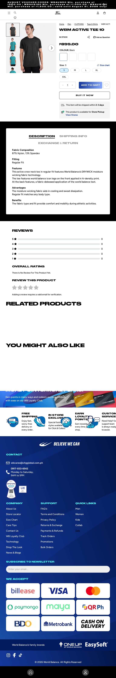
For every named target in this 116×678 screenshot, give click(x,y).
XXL (64, 77)
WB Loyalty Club (15, 536)
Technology (12, 541)
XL (96, 70)
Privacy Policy (48, 519)
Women (79, 514)
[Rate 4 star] (30, 287)
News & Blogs (13, 552)
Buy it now (84, 95)
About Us (11, 508)
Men (69, 24)
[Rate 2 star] (20, 287)
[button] (104, 5)
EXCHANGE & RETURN (58, 143)
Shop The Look (14, 547)
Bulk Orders (47, 547)
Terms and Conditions (52, 514)
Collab (78, 525)
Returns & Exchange (51, 525)
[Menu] (9, 13)
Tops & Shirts (92, 24)
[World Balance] (58, 13)
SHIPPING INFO (73, 136)
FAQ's (44, 508)
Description (42, 136)
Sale (77, 530)
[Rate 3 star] (25, 287)
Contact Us (12, 530)
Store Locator (13, 514)
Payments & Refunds (52, 530)
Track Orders (48, 536)
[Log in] (98, 13)
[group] (13, 30)
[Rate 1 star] (14, 287)
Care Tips (11, 525)
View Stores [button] (72, 115)
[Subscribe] (105, 569)
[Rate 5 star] (36, 287)
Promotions (47, 541)
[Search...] (15, 12)
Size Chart (12, 519)
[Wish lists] (15, 18)
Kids (77, 519)
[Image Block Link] (70, 645)
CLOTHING (79, 24)
